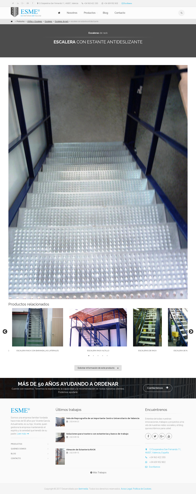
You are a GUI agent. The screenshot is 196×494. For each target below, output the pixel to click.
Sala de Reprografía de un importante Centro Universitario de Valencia (102, 418)
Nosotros (72, 12)
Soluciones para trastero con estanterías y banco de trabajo (97, 434)
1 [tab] (88, 355)
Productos (90, 12)
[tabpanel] (98, 330)
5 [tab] (107, 355)
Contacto (120, 12)
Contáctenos (155, 388)
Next (189, 330)
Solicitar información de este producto (96, 368)
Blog (105, 12)
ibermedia (83, 489)
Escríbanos (128, 3)
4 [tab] (102, 355)
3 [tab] (98, 355)
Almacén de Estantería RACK (81, 449)
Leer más (21, 433)
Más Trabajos (99, 472)
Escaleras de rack (61, 21)
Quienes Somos (18, 449)
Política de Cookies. (142, 489)
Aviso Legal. (126, 489)
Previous (3, 330)
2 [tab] (93, 355)
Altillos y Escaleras (34, 21)
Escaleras (48, 21)
